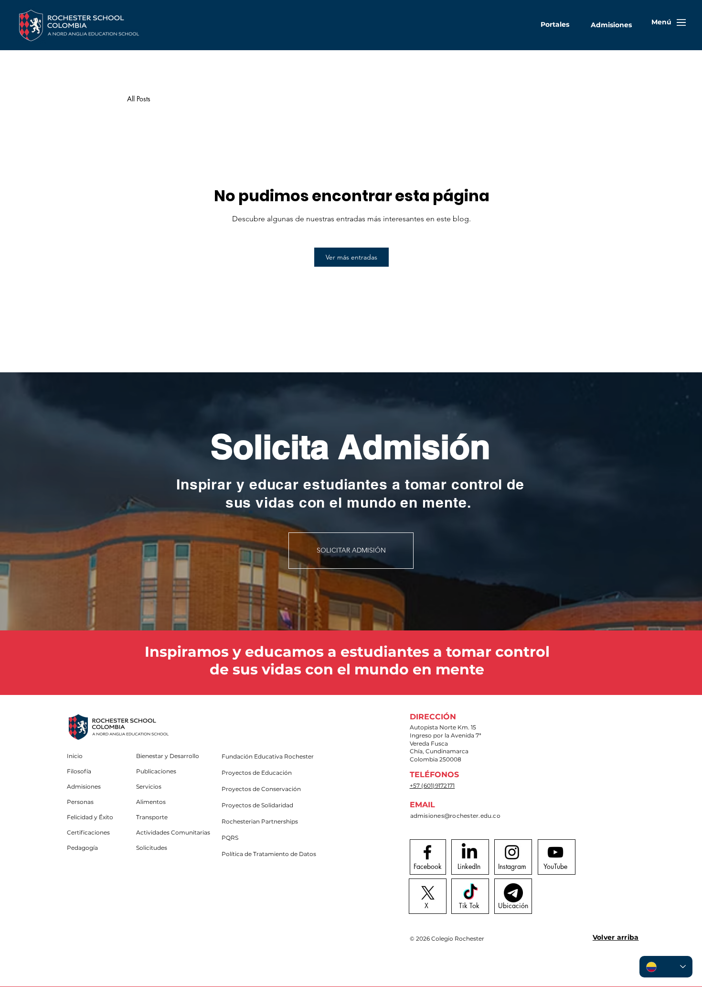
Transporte (152, 817)
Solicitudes (151, 847)
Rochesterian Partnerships (255, 821)
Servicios (148, 786)
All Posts (138, 98)
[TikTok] (470, 892)
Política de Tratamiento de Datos (255, 853)
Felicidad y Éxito (90, 817)
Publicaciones (156, 771)
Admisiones (84, 786)
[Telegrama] (513, 892)
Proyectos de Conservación (255, 788)
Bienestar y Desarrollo (167, 755)
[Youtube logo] (555, 852)
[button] (555, 24)
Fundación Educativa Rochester (255, 756)
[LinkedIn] (469, 852)
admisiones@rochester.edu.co (455, 815)
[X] (427, 892)
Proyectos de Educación (255, 772)
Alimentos (151, 801)
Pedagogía (82, 847)
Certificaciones (88, 832)
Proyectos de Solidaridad (255, 805)
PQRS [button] (230, 837)
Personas (80, 801)
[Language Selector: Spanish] (665, 966)
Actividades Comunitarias (169, 832)
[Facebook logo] (427, 852)
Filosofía (79, 771)
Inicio (75, 755)
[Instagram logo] (511, 852)
